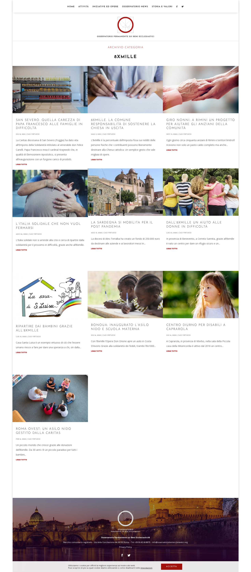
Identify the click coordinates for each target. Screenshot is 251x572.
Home (71, 7)
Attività (83, 7)
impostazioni (146, 568)
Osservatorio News (135, 7)
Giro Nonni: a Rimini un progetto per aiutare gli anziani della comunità (200, 124)
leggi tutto (21, 164)
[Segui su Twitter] (129, 555)
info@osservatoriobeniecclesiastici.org (170, 542)
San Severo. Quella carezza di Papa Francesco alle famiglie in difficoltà (49, 124)
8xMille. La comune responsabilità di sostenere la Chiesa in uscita (123, 124)
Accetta (171, 567)
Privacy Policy (125, 547)
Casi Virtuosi (33, 134)
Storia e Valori (162, 7)
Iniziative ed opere (105, 7)
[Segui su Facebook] (122, 555)
